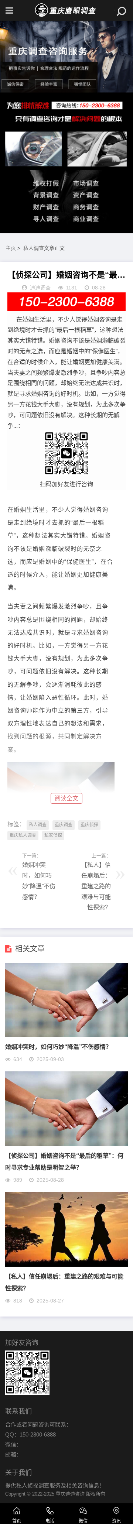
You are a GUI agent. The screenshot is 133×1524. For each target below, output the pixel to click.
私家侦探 (53, 835)
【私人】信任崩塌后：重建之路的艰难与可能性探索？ (96, 886)
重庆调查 (63, 824)
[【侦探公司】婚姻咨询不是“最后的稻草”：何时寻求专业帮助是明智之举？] (66, 1144)
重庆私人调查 (23, 835)
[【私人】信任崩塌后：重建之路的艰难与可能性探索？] (66, 1265)
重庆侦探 (89, 824)
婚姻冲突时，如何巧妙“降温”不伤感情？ (58, 1046)
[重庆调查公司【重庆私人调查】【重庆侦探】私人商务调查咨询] (66, 10)
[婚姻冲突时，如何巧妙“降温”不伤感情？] (66, 1035)
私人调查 (33, 248)
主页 (11, 248)
